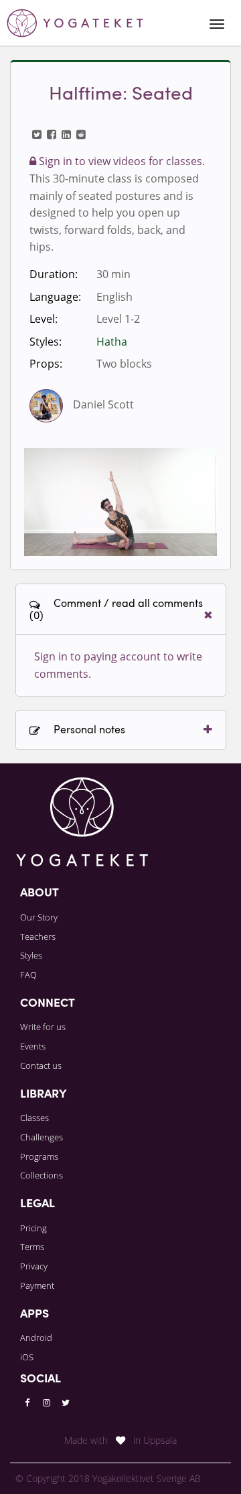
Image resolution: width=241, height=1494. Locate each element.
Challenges (41, 1137)
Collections (41, 1175)
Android (36, 1338)
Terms (32, 1247)
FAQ (28, 975)
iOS (26, 1357)
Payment (37, 1285)
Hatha (111, 341)
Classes (34, 1118)
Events (33, 1046)
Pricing (33, 1228)
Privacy (34, 1266)
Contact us (41, 1066)
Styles (31, 955)
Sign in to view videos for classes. (120, 161)
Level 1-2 (118, 319)
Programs (39, 1156)
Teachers (38, 936)
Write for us (43, 1027)
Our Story (39, 917)
